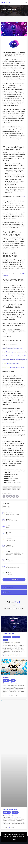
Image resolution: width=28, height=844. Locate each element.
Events (6, 12)
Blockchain (8, 546)
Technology (16, 637)
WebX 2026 (6, 677)
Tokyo (15, 695)
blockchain (5, 486)
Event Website (6, 592)
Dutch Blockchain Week (10, 809)
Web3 (19, 489)
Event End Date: (8, 478)
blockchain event (7, 489)
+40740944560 (9, 561)
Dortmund (14, 655)
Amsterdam (13, 827)
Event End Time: (9, 480)
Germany (19, 655)
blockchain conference (15, 486)
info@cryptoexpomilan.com (12, 567)
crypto (14, 489)
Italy (7, 533)
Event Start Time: (9, 476)
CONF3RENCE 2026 (8, 634)
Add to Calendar (14, 579)
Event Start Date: (9, 474)
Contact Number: (9, 482)
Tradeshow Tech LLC (10, 540)
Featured (6, 680)
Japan (12, 695)
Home (2, 12)
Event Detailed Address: (10, 469)
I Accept (14, 839)
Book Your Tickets (8, 587)
